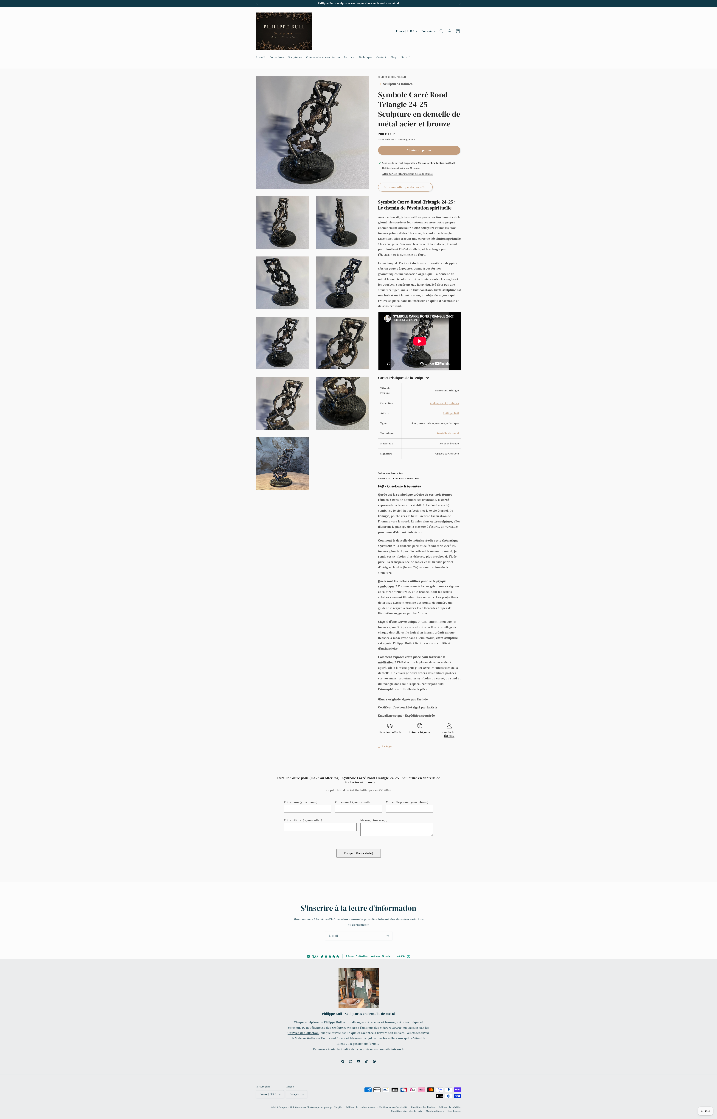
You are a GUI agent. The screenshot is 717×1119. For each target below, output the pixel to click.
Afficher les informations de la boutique (407, 174)
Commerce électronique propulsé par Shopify (318, 1107)
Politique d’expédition (450, 1107)
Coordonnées (454, 1111)
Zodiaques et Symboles (444, 403)
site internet (394, 1049)
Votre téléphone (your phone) (407, 802)
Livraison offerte (390, 732)
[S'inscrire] (388, 935)
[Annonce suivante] (460, 3)
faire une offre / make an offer (405, 187)
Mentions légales (435, 1111)
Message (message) (373, 820)
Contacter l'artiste (449, 734)
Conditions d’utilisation (423, 1107)
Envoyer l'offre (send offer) (358, 853)
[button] (441, 31)
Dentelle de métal (448, 433)
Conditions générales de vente (406, 1111)
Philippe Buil (451, 413)
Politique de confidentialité (393, 1107)
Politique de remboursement (360, 1107)
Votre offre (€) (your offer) (303, 820)
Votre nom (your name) (301, 802)
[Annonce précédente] (257, 3)
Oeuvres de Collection (303, 1033)
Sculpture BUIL (286, 1107)
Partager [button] (387, 746)
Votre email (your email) (352, 802)
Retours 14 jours (420, 732)
